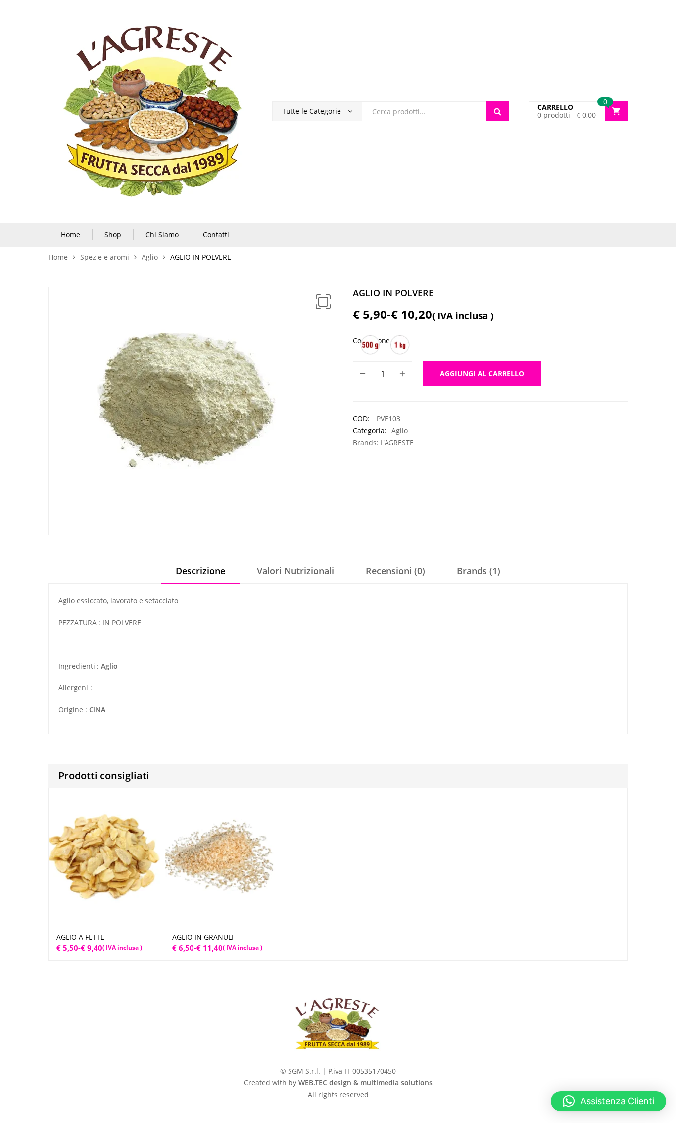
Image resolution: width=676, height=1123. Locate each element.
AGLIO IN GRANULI (203, 937)
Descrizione (200, 571)
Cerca (497, 111)
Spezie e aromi (104, 257)
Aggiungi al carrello (482, 373)
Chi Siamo (162, 234)
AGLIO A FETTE (80, 937)
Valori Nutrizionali (295, 571)
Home (70, 234)
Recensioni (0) (395, 571)
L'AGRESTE (397, 442)
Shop (112, 234)
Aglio (150, 257)
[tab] (200, 574)
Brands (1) (478, 571)
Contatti (216, 234)
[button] (323, 301)
